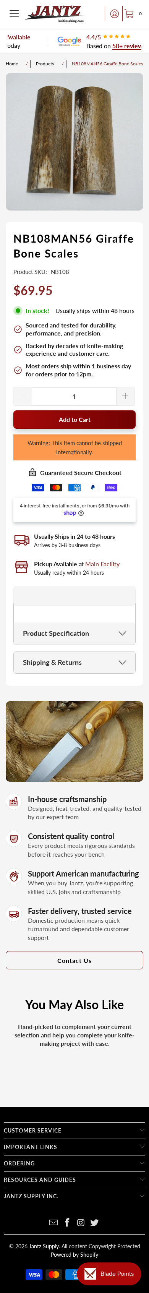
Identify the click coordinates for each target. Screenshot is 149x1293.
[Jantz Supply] (54, 14)
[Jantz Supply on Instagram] (81, 1223)
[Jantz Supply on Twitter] (94, 1223)
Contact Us (74, 960)
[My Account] (112, 13)
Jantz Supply (44, 1246)
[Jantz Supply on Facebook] (67, 1223)
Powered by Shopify (74, 1254)
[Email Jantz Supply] (54, 1223)
